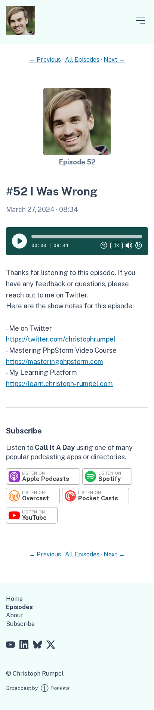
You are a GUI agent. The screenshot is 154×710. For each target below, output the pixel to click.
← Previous (45, 59)
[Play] (19, 241)
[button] (86, 236)
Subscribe (20, 623)
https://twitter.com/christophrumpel (61, 339)
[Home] (20, 33)
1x (116, 245)
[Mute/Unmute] (129, 245)
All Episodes (82, 59)
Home (14, 598)
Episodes (19, 607)
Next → (114, 59)
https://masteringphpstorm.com (54, 361)
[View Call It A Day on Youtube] (10, 645)
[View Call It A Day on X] (50, 645)
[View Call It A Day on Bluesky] (37, 645)
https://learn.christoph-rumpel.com (59, 384)
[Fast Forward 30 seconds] (138, 245)
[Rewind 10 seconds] (104, 245)
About (14, 615)
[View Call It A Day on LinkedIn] (23, 645)
